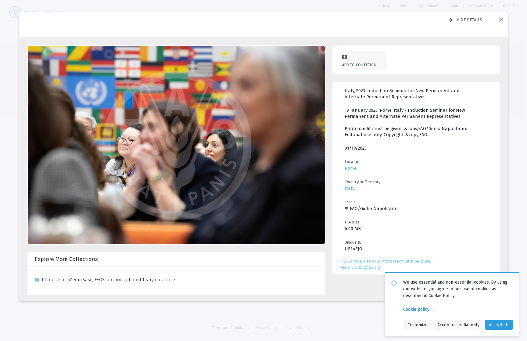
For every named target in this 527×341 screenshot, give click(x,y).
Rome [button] (351, 168)
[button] (501, 19)
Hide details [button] (469, 20)
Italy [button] (349, 188)
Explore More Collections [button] (66, 259)
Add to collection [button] (359, 65)
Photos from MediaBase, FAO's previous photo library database (108, 279)
